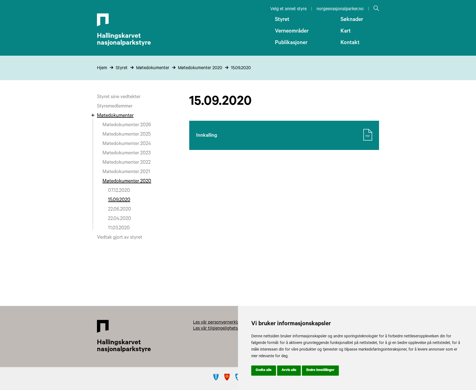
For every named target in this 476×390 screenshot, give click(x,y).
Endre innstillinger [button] (320, 370)
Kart (345, 32)
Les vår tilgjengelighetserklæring (224, 328)
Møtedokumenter (152, 68)
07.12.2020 (119, 191)
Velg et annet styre (288, 9)
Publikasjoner (291, 43)
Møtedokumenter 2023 (126, 153)
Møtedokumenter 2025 (126, 135)
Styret (282, 20)
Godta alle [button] (264, 370)
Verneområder (292, 32)
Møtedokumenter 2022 (126, 163)
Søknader (351, 20)
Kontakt (349, 43)
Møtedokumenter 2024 (126, 144)
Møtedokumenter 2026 (126, 125)
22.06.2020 (119, 210)
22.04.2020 (119, 219)
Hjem (102, 68)
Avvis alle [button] (289, 370)
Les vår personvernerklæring (220, 322)
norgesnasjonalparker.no (340, 9)
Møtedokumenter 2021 (126, 172)
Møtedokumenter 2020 (200, 68)
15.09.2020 (241, 68)
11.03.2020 (119, 228)
